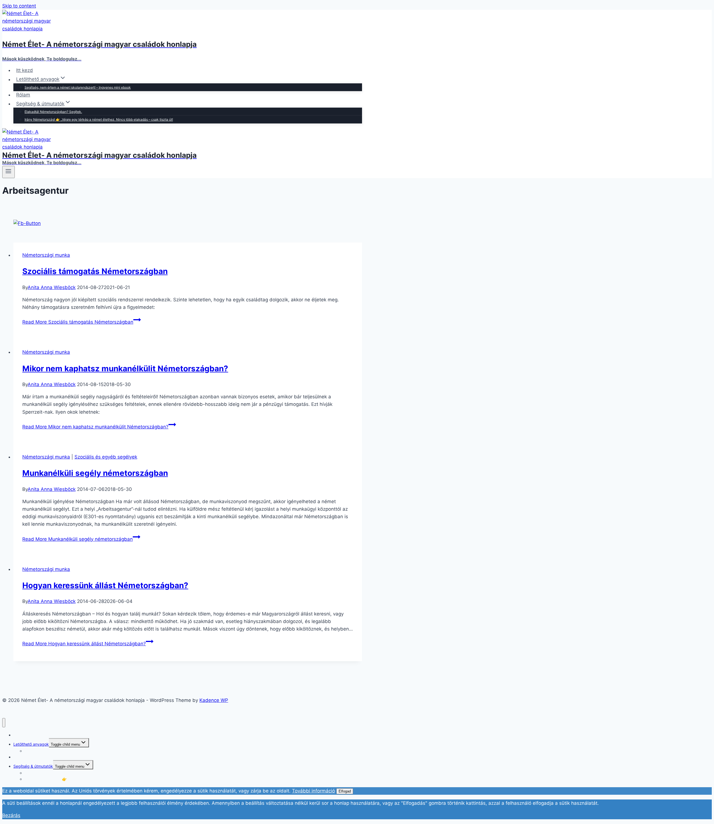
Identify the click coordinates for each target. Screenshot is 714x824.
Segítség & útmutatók (33, 766)
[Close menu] (3, 722)
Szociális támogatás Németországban (95, 271)
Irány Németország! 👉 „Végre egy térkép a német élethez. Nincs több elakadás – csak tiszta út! (99, 119)
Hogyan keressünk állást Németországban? (105, 585)
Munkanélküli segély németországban (95, 473)
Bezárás (11, 815)
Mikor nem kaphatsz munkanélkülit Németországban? (125, 368)
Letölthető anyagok (31, 744)
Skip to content (19, 6)
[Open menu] (8, 172)
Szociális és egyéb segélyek (105, 457)
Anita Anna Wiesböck (52, 287)
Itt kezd (24, 70)
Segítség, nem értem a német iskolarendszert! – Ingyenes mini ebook (78, 87)
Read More (77, 322)
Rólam (23, 95)
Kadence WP (213, 700)
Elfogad (345, 791)
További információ (313, 791)
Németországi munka (46, 255)
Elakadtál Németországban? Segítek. (53, 112)
